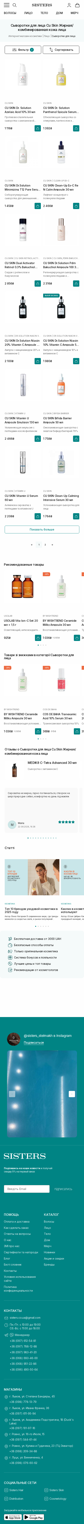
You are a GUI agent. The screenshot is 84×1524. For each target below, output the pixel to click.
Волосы (49, 1221)
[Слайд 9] (48, 838)
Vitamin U (20, 413)
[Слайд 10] (50, 838)
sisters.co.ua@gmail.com (25, 1317)
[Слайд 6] (40, 838)
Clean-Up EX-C (61, 180)
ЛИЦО (28, 13)
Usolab (8, 616)
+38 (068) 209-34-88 (23, 1451)
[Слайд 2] (30, 838)
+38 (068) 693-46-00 (24, 1358)
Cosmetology (57, 1498)
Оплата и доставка (16, 1221)
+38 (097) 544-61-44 (23, 1439)
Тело (47, 1233)
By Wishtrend (50, 616)
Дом (47, 1240)
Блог (7, 1258)
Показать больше (42, 529)
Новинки (49, 1252)
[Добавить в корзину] (38, 128)
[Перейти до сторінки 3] (43, 645)
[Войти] (69, 5)
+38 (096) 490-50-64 (24, 1369)
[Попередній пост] (12, 1094)
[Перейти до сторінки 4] (45, 645)
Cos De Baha (50, 709)
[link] (77, 5)
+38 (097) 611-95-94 (22, 1413)
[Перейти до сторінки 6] (48, 926)
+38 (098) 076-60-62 (23, 1462)
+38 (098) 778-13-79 (23, 1401)
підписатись (63, 1189)
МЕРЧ (74, 13)
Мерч (47, 1246)
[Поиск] (14, 5)
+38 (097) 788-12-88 (23, 1346)
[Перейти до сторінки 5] (45, 926)
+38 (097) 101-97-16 (22, 1428)
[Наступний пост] (72, 1094)
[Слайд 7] (43, 838)
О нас (7, 1240)
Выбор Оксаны (51, 296)
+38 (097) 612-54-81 (23, 1340)
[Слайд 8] (45, 838)
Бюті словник (12, 1264)
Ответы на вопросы (17, 1233)
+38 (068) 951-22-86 (23, 1363)
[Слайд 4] (35, 838)
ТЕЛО (44, 13)
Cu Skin (9, 103)
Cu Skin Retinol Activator (28, 258)
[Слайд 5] (38, 838)
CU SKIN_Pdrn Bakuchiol (66, 258)
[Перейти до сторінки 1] (38, 645)
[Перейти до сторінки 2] (40, 645)
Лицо (47, 1227)
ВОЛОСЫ (10, 13)
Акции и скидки (54, 1258)
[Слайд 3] (33, 838)
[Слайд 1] (28, 838)
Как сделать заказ (16, 1227)
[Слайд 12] (55, 838)
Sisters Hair (16, 1490)
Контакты (10, 1270)
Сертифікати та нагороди (21, 1252)
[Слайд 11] (53, 838)
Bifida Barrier (61, 413)
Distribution (16, 1498)
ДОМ (59, 13)
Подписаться (34, 1042)
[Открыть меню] (6, 5)
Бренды (49, 1264)
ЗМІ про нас (11, 1246)
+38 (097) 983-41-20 (23, 1352)
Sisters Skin (56, 1490)
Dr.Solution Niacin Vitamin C (28, 336)
